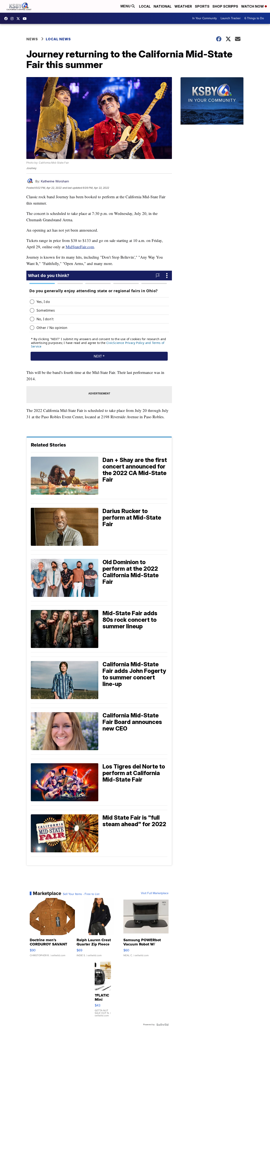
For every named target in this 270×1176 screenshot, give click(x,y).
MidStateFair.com (80, 246)
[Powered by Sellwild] (162, 1024)
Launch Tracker (231, 18)
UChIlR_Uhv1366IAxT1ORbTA (26, 18)
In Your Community (204, 18)
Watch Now (253, 6)
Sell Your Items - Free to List (81, 894)
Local (145, 6)
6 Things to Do (254, 18)
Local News (58, 39)
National (162, 6)
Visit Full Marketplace (155, 893)
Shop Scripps (225, 6)
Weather (183, 6)
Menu (125, 6)
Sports (202, 6)
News (32, 39)
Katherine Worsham (55, 181)
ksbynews (7, 18)
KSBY (19, 18)
